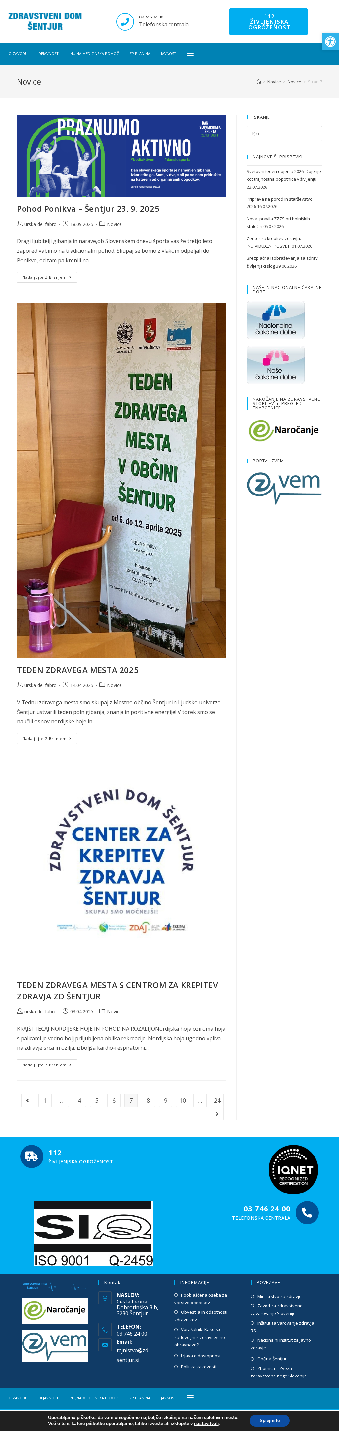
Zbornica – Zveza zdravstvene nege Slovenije (279, 1372)
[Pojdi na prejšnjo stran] (27, 1100)
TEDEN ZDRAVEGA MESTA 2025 (78, 669)
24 (217, 1100)
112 (55, 1152)
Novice (114, 224)
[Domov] (259, 82)
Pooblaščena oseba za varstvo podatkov (200, 1298)
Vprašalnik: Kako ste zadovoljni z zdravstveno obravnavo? (199, 1337)
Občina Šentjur (272, 1359)
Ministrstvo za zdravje (279, 1296)
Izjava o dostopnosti (201, 1356)
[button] (330, 41)
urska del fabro (40, 224)
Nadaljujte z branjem (50, 276)
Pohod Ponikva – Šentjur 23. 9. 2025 (88, 208)
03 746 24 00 (151, 17)
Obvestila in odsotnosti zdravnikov (200, 1316)
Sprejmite (270, 1420)
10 (182, 1100)
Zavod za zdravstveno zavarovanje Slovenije (277, 1309)
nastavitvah (206, 1424)
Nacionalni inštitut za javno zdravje (281, 1344)
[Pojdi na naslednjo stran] (217, 1113)
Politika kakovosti (198, 1367)
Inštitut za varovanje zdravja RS (282, 1327)
